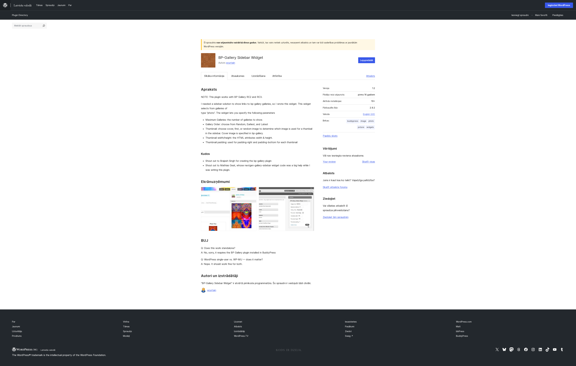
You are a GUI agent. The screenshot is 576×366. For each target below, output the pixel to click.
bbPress (460, 331)
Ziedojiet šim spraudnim (335, 217)
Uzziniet (238, 321)
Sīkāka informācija (214, 75)
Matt (458, 326)
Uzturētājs (17, 331)
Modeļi (126, 336)
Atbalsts (370, 75)
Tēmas (126, 326)
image (363, 121)
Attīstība (277, 75)
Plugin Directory (20, 15)
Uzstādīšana (258, 75)
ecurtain (230, 62)
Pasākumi (349, 326)
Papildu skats (330, 135)
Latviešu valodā (48, 350)
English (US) (369, 114)
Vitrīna (126, 321)
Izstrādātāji (239, 331)
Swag (349, 336)
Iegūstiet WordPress (559, 5)
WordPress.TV (241, 336)
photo (371, 121)
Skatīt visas (368, 161)
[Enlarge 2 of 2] (310, 191)
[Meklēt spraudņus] (44, 26)
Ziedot (348, 331)
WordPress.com (464, 321)
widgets (370, 127)
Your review (329, 161)
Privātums (17, 336)
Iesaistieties (351, 321)
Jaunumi (16, 326)
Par (13, 321)
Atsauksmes (237, 75)
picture (361, 127)
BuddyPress (462, 336)
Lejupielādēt (366, 60)
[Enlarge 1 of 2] (252, 191)
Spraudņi (127, 331)
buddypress (352, 121)
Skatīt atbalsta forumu (335, 187)
